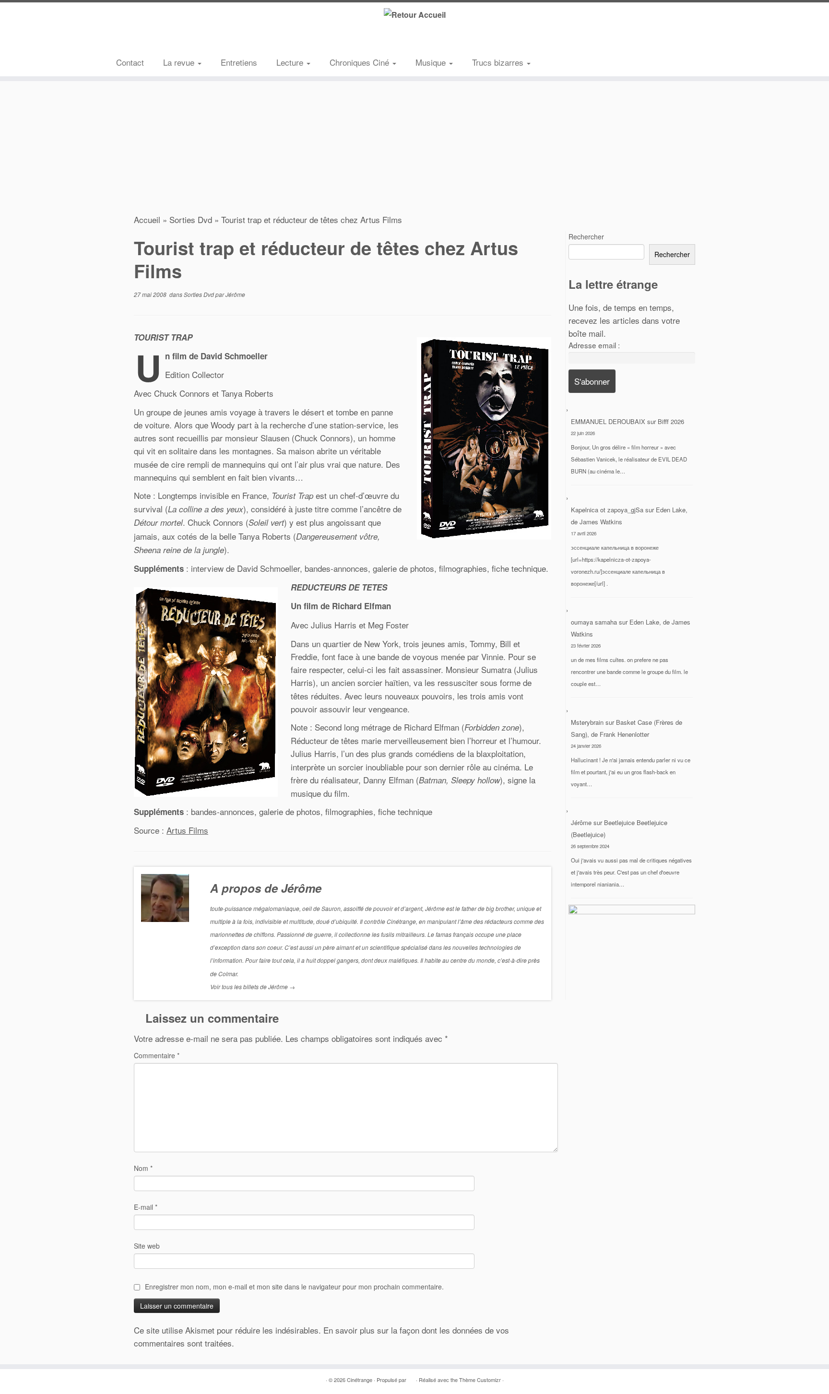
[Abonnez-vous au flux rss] (123, 40)
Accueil (147, 219)
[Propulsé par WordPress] (411, 1377)
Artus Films (187, 830)
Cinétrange (359, 1379)
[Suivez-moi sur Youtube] (166, 40)
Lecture (291, 62)
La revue (180, 62)
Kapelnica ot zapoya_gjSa (607, 509)
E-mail (145, 1207)
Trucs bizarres (499, 62)
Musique (431, 62)
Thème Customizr (480, 1379)
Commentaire (156, 1055)
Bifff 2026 (671, 421)
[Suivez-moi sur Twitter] (137, 40)
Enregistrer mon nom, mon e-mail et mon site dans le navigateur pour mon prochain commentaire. (294, 1286)
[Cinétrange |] (414, 14)
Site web (147, 1246)
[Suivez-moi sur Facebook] (152, 40)
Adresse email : (594, 345)
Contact (130, 62)
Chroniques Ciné (360, 62)
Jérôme (235, 294)
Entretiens (239, 62)
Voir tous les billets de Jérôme (252, 986)
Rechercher (586, 236)
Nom (143, 1168)
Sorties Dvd (190, 219)
